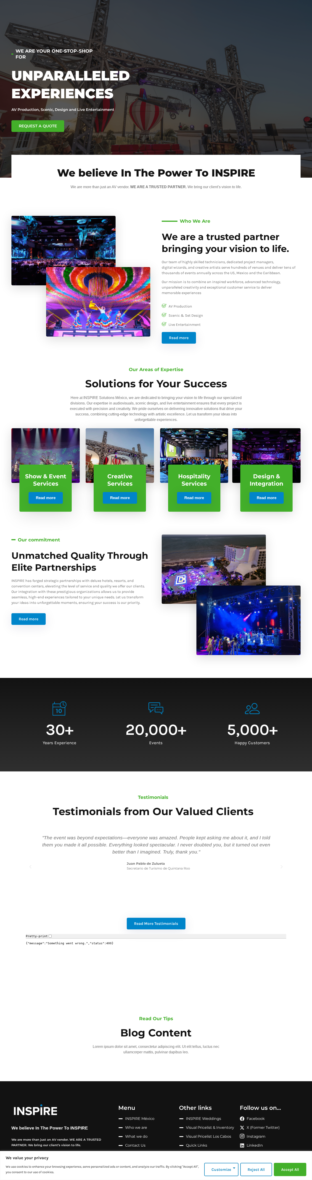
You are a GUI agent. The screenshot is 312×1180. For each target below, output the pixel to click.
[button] (30, 866)
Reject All (256, 1169)
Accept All (290, 1169)
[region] (156, 1165)
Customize (221, 1169)
